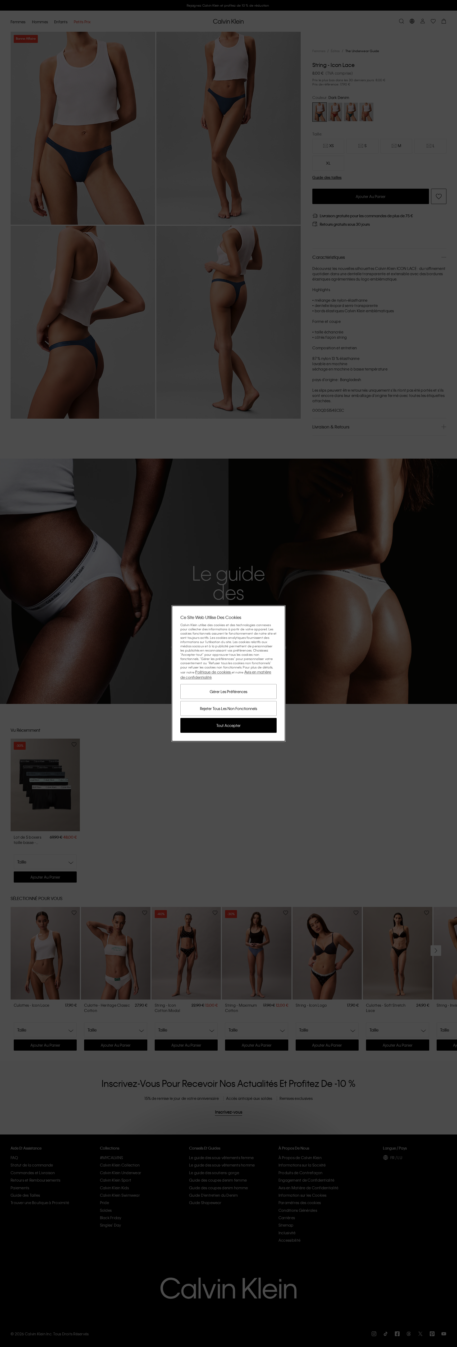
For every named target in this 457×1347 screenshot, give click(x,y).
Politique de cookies (213, 672)
